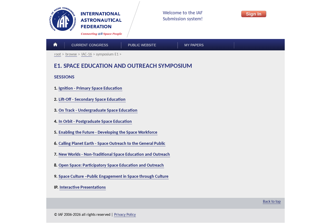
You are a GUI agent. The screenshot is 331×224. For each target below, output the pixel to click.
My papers (194, 45)
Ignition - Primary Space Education (90, 88)
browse (71, 54)
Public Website (142, 45)
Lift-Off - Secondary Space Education (92, 99)
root (57, 54)
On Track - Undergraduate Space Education (98, 110)
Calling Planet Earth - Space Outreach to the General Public (112, 143)
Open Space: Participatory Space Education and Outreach (111, 165)
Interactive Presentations (83, 187)
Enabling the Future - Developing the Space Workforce (108, 132)
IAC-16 (86, 54)
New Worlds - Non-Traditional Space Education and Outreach (114, 154)
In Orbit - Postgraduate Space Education (95, 121)
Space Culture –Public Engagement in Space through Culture (113, 176)
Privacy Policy (125, 215)
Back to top (272, 202)
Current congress (89, 45)
